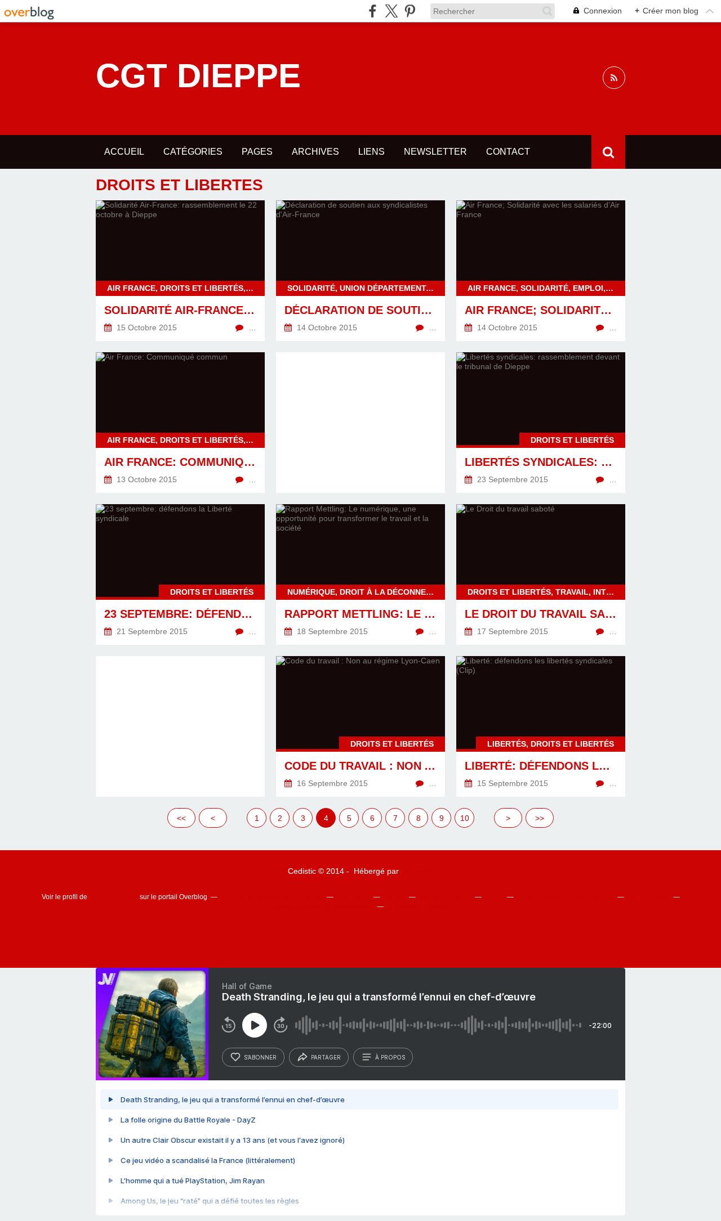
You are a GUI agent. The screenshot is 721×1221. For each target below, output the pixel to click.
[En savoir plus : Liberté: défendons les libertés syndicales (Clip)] (540, 726)
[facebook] (373, 11)
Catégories (192, 151)
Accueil (124, 151)
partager (326, 1057)
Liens (371, 151)
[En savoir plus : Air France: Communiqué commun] (180, 422)
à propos (390, 1057)
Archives (315, 151)
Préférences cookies (416, 906)
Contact (508, 151)
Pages (257, 151)
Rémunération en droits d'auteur (564, 897)
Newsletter (435, 151)
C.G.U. (493, 897)
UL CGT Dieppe (113, 897)
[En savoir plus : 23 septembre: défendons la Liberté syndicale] (180, 574)
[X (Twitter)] (391, 11)
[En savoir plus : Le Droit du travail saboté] (540, 574)
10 (464, 818)
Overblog (417, 871)
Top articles (352, 897)
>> (539, 818)
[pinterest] (410, 11)
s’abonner (260, 1057)
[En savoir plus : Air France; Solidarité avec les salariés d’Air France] (540, 270)
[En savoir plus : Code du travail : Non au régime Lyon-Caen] (360, 726)
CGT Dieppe (198, 76)
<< (181, 818)
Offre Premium (648, 897)
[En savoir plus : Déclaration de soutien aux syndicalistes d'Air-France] (360, 270)
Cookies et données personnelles (321, 906)
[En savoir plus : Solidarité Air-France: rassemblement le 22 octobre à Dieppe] (180, 270)
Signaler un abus (444, 897)
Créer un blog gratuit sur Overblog (271, 897)
